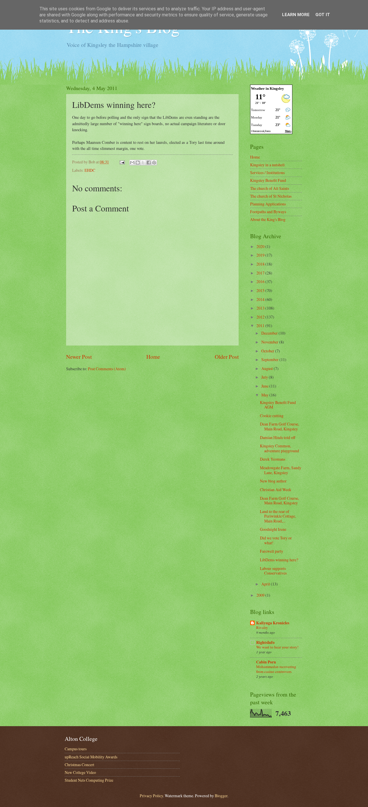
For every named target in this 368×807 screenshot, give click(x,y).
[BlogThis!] (138, 162)
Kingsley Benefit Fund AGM (278, 405)
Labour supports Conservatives (273, 571)
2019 (260, 255)
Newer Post (79, 356)
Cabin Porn (266, 662)
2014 (260, 299)
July (265, 377)
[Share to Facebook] (149, 162)
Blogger (221, 795)
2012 (260, 317)
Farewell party (271, 551)
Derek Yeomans (272, 459)
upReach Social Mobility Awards (91, 757)
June (265, 386)
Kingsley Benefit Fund (268, 180)
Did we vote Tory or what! (276, 540)
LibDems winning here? (279, 559)
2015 (260, 290)
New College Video (80, 772)
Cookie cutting (271, 415)
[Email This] (132, 162)
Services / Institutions (267, 172)
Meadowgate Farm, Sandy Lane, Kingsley (280, 470)
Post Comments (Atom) (107, 368)
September (270, 359)
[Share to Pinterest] (154, 162)
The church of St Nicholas (271, 196)
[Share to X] (143, 162)
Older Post (227, 356)
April (266, 584)
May (265, 395)
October (268, 351)
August (267, 368)
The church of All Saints (269, 188)
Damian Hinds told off (277, 437)
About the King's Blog (267, 219)
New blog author (273, 481)
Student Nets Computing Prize (89, 780)
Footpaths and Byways (268, 211)
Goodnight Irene (273, 529)
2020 (260, 246)
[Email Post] (122, 162)
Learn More (296, 14)
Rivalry (262, 627)
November (270, 342)
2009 (260, 595)
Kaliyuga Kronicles (272, 623)
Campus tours (76, 748)
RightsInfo (265, 642)
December (270, 333)
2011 (260, 325)
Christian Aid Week (275, 489)
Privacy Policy (151, 795)
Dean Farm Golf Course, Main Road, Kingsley (279, 426)
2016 (260, 281)
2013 (260, 308)
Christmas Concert (79, 764)
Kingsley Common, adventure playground (279, 448)
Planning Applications (268, 204)
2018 (260, 264)
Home (153, 356)
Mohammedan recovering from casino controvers (276, 669)
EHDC (90, 170)
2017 (260, 273)
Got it (322, 14)
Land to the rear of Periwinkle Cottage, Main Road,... (278, 516)
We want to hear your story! (277, 647)
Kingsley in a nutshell (267, 164)
